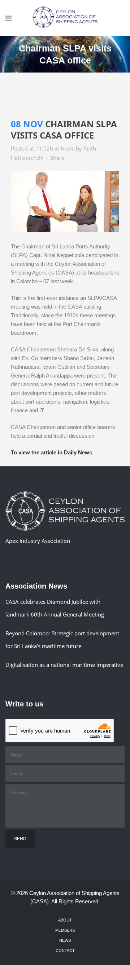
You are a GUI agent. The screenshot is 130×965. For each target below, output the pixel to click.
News (67, 148)
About (65, 920)
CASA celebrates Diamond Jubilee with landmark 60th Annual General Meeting (54, 608)
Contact (65, 950)
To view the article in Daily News (51, 452)
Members (65, 930)
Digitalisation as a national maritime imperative (64, 664)
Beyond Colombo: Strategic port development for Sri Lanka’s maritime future (62, 639)
